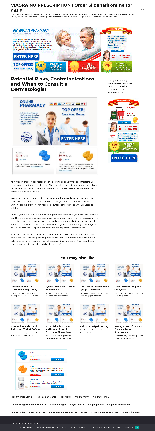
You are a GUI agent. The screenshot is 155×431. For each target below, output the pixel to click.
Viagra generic (96, 404)
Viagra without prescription (104, 412)
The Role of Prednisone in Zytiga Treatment (94, 288)
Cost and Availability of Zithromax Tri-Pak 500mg (25, 327)
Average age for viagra (118, 80)
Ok (137, 427)
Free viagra (66, 397)
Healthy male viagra (22, 397)
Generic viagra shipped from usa (29, 404)
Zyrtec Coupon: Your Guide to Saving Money (24, 288)
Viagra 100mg (82, 397)
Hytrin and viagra (116, 89)
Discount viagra (57, 404)
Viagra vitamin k (115, 92)
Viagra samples (37, 412)
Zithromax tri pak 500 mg (94, 326)
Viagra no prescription (118, 404)
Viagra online (18, 412)
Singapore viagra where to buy (123, 83)
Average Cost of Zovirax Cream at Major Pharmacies (128, 329)
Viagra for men (101, 397)
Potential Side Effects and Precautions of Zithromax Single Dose (58, 329)
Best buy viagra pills (117, 86)
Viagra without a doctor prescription (68, 412)
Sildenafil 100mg (131, 412)
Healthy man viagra (46, 397)
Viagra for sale (77, 404)
